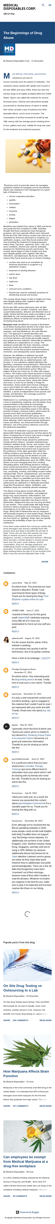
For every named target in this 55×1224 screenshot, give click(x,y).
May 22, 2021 (31, 583)
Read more (46, 1020)
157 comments (20, 1106)
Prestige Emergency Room (24, 669)
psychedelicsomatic (20, 759)
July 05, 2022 (31, 793)
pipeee (15, 725)
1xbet (14, 856)
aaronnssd (16, 694)
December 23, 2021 (32, 694)
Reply (15, 604)
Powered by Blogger (29, 1212)
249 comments (20, 1020)
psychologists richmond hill (31, 803)
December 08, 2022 (34, 821)
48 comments (20, 1196)
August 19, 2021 (32, 638)
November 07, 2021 (23, 672)
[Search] (43, 5)
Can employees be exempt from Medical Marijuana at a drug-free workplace (25, 1161)
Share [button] (44, 562)
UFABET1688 (18, 610)
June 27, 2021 (32, 610)
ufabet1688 (23, 617)
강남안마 (45, 658)
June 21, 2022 (38, 759)
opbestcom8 (17, 638)
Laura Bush (17, 583)
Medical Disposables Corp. (19, 7)
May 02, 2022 (26, 725)
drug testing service (24, 679)
